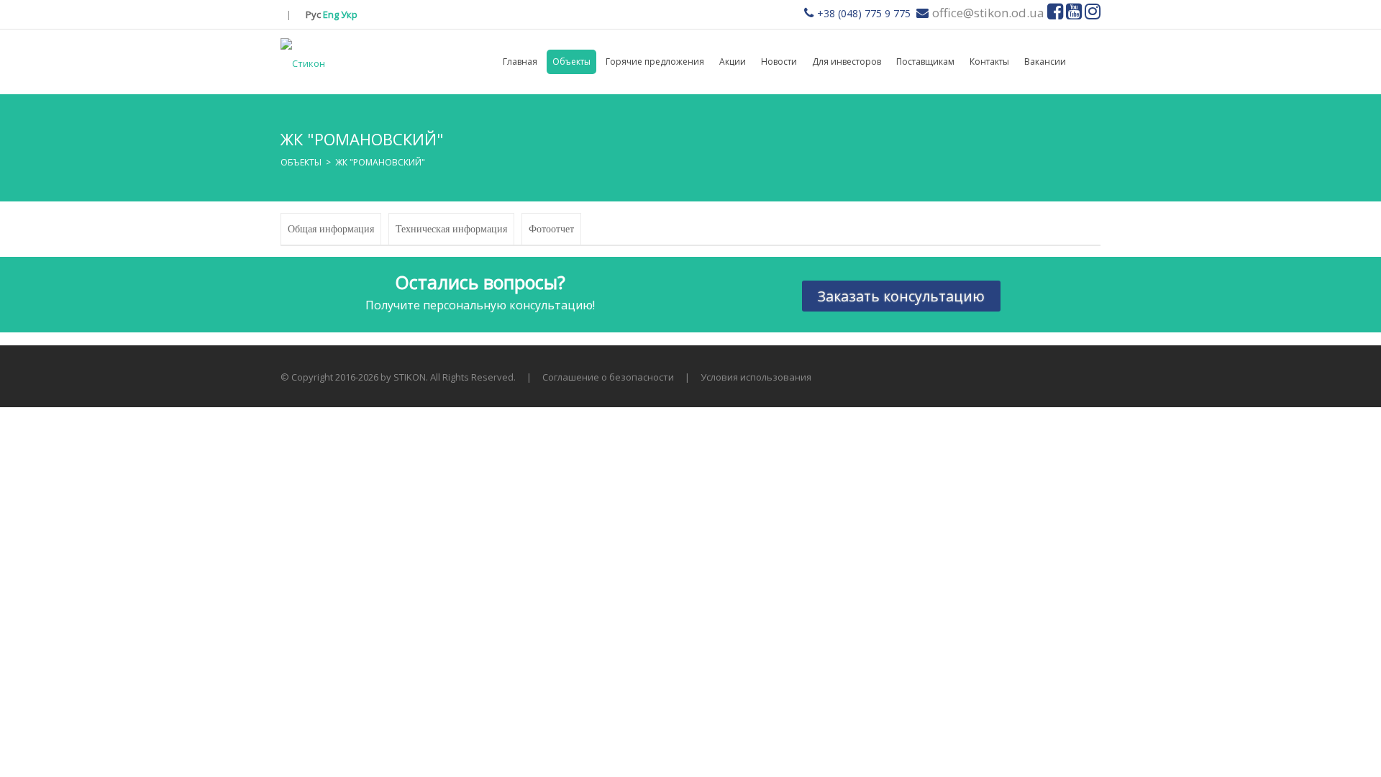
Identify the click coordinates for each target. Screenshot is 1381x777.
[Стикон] (303, 61)
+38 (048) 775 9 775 (864, 13)
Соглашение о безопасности (608, 377)
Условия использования (756, 377)
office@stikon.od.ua (988, 12)
